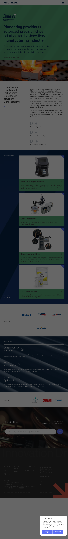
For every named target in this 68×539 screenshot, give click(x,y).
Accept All (47, 532)
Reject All (58, 532)
